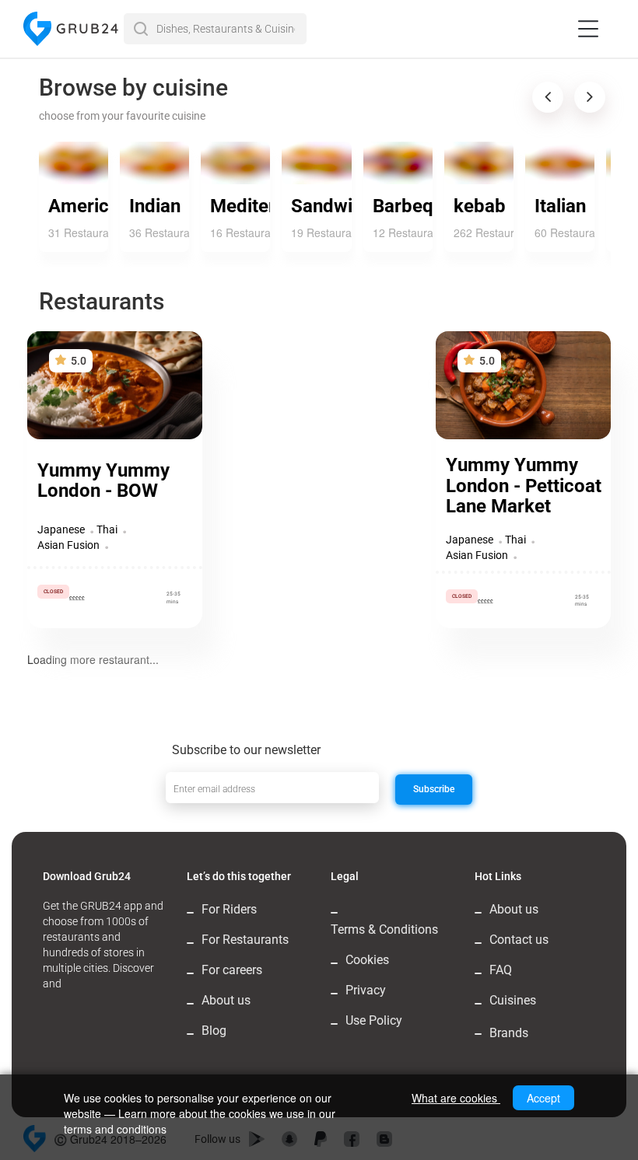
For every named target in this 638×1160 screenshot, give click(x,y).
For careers (232, 970)
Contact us (519, 939)
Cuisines (512, 1000)
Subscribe (433, 789)
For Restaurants (245, 939)
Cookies (367, 959)
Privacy (365, 990)
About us (226, 1000)
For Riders (229, 909)
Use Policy (373, 1020)
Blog (214, 1030)
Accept (543, 1098)
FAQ (500, 970)
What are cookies (456, 1098)
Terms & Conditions (384, 929)
